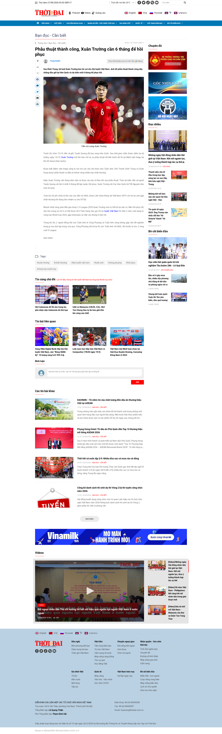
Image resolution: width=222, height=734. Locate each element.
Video (41, 605)
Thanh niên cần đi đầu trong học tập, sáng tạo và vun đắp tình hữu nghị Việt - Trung (157, 178)
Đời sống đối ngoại (126, 646)
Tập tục (74, 686)
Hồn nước (75, 679)
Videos (87, 13)
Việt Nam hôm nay (155, 23)
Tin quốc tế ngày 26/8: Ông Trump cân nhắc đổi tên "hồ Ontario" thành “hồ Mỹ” (158, 215)
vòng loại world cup (47, 269)
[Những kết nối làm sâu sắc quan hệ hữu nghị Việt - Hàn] (179, 196)
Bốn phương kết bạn (80, 646)
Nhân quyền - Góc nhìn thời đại (101, 23)
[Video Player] (89, 591)
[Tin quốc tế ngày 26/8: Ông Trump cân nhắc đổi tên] (179, 212)
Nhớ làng (75, 683)
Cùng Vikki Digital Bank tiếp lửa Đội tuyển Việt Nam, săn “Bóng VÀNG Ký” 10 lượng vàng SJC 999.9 (51, 352)
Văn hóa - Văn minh (103, 679)
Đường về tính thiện (149, 656)
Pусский (158, 13)
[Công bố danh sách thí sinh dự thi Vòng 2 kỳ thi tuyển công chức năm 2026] (54, 497)
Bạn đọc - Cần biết (50, 35)
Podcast (76, 13)
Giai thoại (121, 649)
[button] (89, 591)
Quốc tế (138, 23)
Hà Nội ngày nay (124, 676)
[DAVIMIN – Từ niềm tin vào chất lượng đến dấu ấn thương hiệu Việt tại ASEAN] (54, 409)
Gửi (137, 382)
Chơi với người (124, 653)
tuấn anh (99, 262)
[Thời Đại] (49, 13)
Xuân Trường (67, 157)
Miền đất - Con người (149, 676)
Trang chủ (42, 43)
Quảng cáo (100, 13)
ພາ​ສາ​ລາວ (183, 12)
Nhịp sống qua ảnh (149, 660)
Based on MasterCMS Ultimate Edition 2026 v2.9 (57, 730)
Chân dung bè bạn (79, 649)
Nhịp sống (99, 676)
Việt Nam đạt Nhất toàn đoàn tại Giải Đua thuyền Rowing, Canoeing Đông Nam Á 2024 (126, 352)
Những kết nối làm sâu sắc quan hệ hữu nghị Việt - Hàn (158, 197)
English (132, 13)
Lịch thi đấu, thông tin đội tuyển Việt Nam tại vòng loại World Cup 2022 (84, 280)
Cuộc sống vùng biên (149, 679)
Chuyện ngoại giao (74, 23)
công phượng (115, 262)
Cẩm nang (145, 663)
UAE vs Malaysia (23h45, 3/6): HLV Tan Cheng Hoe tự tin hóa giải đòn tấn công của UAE (89, 310)
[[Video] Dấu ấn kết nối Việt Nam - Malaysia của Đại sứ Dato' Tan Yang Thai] (157, 610)
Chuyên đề (155, 45)
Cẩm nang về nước (103, 653)
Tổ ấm (74, 676)
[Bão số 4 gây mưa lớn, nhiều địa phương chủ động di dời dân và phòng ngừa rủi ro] (179, 278)
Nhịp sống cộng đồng (104, 656)
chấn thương (61, 262)
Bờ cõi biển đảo (174, 23)
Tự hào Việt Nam (102, 649)
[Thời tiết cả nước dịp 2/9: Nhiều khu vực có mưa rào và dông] (54, 467)
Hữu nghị (45, 23)
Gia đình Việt (125, 23)
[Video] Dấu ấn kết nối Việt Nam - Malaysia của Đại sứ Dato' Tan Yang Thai (176, 612)
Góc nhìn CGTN (101, 683)
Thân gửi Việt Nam (80, 653)
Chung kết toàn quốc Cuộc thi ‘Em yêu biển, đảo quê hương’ (158, 297)
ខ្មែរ (170, 13)
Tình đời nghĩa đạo (149, 649)
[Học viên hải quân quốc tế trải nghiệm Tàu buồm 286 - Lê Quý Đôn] (167, 248)
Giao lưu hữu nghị (148, 690)
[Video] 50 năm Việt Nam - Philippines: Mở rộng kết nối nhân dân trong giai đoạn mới (177, 593)
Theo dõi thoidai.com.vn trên (119, 61)
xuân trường (43, 262)
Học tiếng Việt (100, 664)
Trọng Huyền (55, 61)
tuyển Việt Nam (111, 211)
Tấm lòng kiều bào (102, 646)
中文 (145, 13)
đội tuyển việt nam (81, 262)
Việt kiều (58, 23)
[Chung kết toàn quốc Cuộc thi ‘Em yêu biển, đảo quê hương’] (179, 297)
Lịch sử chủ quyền (148, 686)
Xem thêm (89, 519)
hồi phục (131, 262)
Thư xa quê (99, 660)
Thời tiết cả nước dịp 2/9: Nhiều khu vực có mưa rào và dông (108, 458)
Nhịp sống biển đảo (149, 683)
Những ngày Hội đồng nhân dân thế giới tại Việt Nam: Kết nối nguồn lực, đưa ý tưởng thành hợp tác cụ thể (166, 158)
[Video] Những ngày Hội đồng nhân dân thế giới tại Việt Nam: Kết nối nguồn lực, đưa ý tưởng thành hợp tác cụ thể (177, 571)
